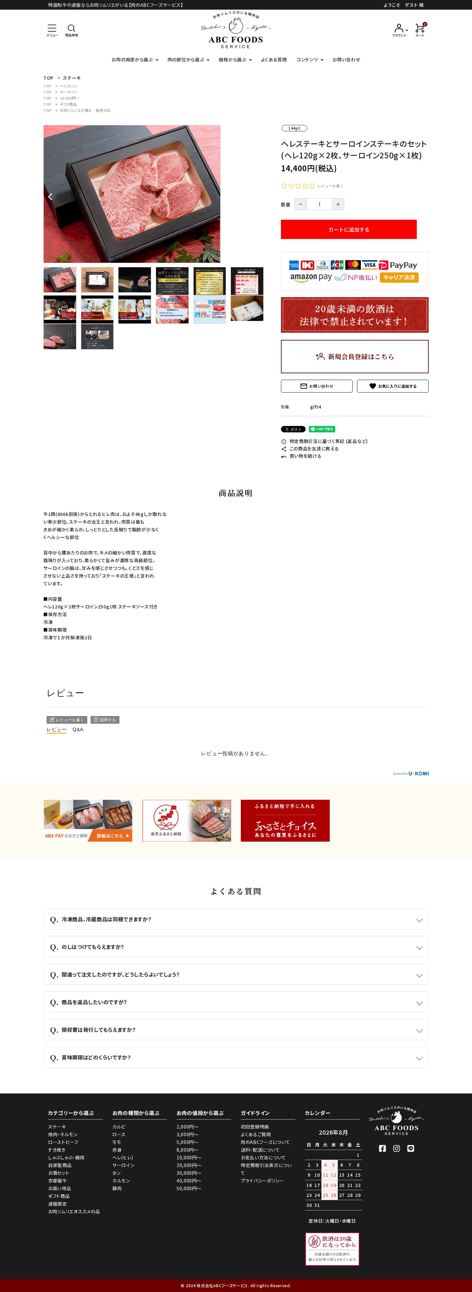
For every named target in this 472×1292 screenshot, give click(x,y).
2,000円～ (188, 1126)
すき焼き (57, 1149)
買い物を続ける (301, 456)
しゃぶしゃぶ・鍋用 (66, 1157)
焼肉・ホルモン (63, 1134)
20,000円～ (189, 1165)
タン (116, 1173)
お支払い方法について (263, 1157)
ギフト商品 (68, 104)
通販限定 (57, 1203)
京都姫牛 (57, 1180)
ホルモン (121, 1180)
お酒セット (58, 1173)
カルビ (119, 1126)
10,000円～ (70, 98)
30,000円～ (189, 1173)
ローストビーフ (63, 1142)
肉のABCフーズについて (265, 1142)
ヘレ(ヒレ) (68, 85)
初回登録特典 (255, 1126)
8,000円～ (188, 1149)
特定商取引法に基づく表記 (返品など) (324, 441)
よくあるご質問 (256, 1134)
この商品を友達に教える (310, 448)
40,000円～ (189, 1180)
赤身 (117, 1149)
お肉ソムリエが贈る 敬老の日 (85, 110)
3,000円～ (188, 1134)
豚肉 (117, 1188)
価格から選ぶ (232, 59)
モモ (116, 1142)
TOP (47, 85)
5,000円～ (188, 1142)
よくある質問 (274, 59)
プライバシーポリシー (262, 1180)
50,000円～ (189, 1188)
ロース (119, 1134)
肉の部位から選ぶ (186, 59)
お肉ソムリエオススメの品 (74, 1211)
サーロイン (69, 91)
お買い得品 (59, 1188)
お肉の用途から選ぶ (132, 59)
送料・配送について (260, 1149)
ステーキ (57, 1126)
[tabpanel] (155, 194)
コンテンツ (307, 59)
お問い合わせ (346, 59)
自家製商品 (60, 1165)
